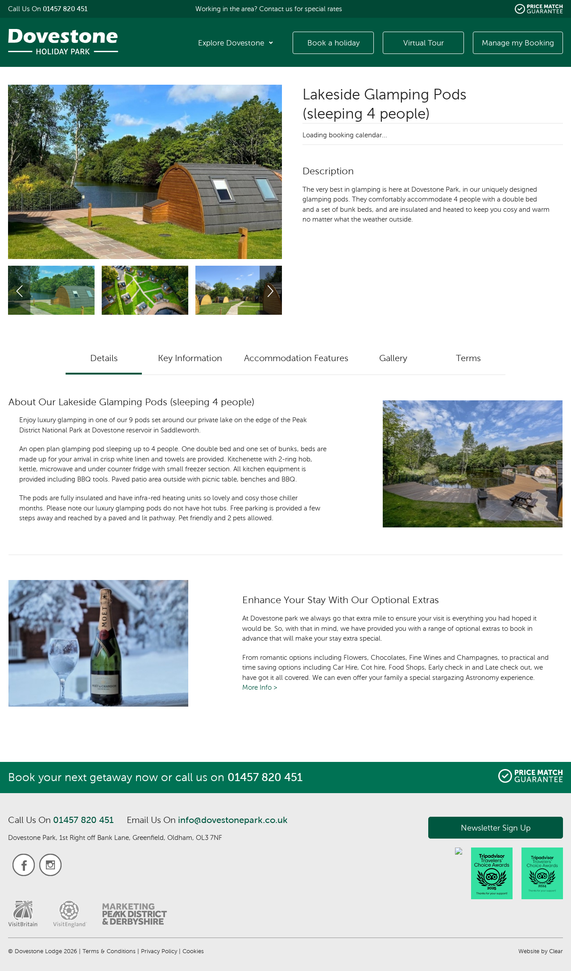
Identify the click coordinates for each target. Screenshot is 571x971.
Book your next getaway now (83, 777)
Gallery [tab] (393, 358)
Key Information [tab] (190, 358)
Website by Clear (540, 951)
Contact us (276, 8)
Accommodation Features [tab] (296, 358)
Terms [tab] (468, 358)
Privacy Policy (159, 951)
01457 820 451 (83, 820)
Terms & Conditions (109, 951)
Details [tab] (104, 358)
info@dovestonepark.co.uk (233, 820)
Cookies (193, 951)
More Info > (259, 687)
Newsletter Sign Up (496, 827)
